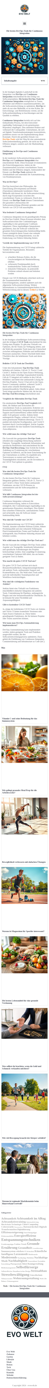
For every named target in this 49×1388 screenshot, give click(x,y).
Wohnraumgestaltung (26, 1278)
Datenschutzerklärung (16, 1378)
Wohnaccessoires (7, 1279)
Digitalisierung (23, 1229)
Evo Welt (11, 1352)
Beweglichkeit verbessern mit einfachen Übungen (24, 862)
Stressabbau (39, 1270)
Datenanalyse (18, 1227)
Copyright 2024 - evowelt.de (24, 1385)
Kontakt (10, 1372)
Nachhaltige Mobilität (26, 1258)
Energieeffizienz (25, 1235)
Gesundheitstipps (37, 1248)
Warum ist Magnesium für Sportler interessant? (23, 931)
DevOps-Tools (9, 139)
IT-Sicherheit (29, 1251)
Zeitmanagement (12, 1281)
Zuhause (10, 1354)
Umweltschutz (36, 1275)
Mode (9, 1362)
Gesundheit (25, 1247)
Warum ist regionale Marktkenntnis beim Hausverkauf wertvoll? (20, 1202)
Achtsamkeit (8, 1218)
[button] (24, 23)
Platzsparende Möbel (18, 1264)
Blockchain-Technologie (11, 1224)
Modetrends (9, 1257)
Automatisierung (32, 1222)
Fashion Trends (20, 1244)
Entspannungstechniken (20, 1239)
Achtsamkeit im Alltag (31, 1218)
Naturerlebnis (32, 1261)
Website (10, 1375)
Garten (10, 1357)
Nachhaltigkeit (17, 1260)
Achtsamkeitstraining (13, 1221)
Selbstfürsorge (27, 1267)
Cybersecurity (7, 1227)
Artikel (32, 290)
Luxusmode (21, 1254)
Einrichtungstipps (30, 1233)
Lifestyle (10, 1359)
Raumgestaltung (35, 1264)
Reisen (9, 1365)
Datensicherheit (31, 1227)
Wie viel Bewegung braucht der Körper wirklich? (24, 1138)
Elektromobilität (7, 1236)
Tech (5, 1286)
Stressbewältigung (15, 1275)
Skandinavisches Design (21, 1271)
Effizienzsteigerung (12, 1232)
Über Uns (11, 1370)
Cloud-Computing (30, 1224)
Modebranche (33, 1254)
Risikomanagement (8, 1268)
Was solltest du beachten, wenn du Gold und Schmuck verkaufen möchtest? (21, 1067)
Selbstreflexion (6, 1271)
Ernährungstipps (7, 1244)
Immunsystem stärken (12, 1251)
